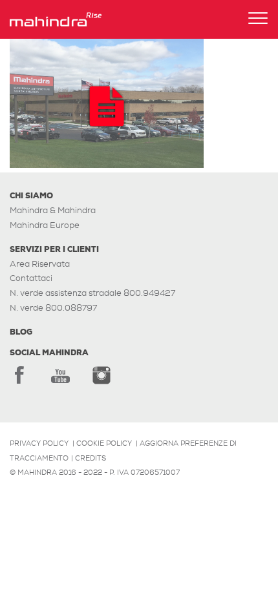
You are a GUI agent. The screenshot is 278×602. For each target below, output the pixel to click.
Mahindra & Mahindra (53, 210)
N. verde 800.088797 (53, 307)
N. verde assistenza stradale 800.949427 (92, 292)
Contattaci (31, 278)
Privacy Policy (39, 443)
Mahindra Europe (45, 225)
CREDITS (90, 457)
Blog (21, 332)
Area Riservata (40, 263)
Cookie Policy (104, 443)
